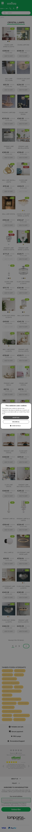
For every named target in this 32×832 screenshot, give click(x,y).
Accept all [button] (16, 417)
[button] (16, 426)
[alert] (16, 416)
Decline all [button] (16, 421)
